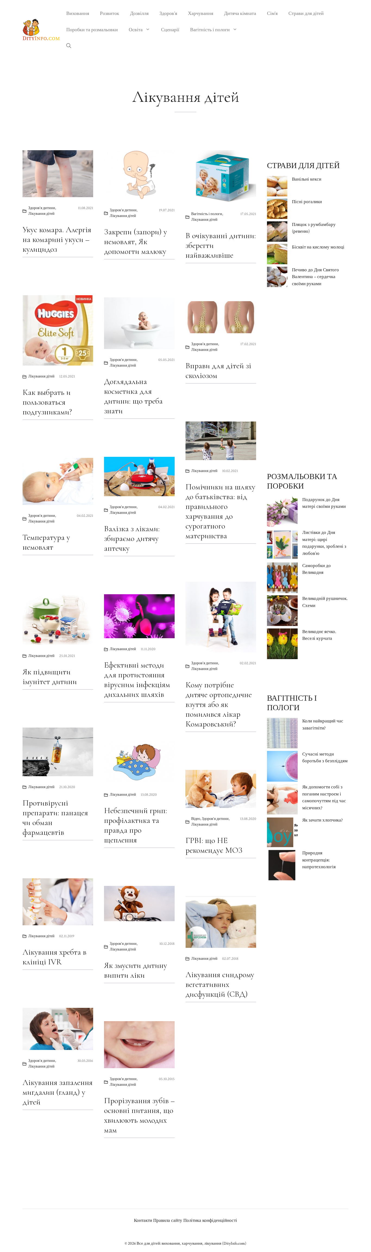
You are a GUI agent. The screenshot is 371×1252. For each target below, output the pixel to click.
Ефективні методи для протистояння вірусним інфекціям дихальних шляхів (137, 679)
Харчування (200, 13)
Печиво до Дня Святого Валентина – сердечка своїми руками (315, 277)
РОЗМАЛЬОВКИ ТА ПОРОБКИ (302, 481)
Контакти (143, 1220)
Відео (195, 818)
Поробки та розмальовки (92, 30)
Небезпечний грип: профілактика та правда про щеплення (135, 825)
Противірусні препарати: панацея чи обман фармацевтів (55, 817)
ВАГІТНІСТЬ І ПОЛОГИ (292, 703)
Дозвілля (139, 13)
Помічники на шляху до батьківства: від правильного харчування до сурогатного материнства (220, 511)
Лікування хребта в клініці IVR (54, 957)
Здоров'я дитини (41, 208)
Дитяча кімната (240, 13)
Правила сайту (167, 1220)
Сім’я (272, 13)
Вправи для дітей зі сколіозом (218, 370)
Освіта (136, 30)
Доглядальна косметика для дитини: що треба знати (133, 396)
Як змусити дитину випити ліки (135, 970)
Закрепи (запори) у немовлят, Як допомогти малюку (135, 241)
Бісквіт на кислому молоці (318, 247)
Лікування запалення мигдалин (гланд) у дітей (58, 1092)
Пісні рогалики (307, 202)
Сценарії (170, 30)
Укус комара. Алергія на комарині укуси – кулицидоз (57, 239)
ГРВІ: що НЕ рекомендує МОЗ (214, 845)
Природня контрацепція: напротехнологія (319, 860)
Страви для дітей (306, 13)
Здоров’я (168, 13)
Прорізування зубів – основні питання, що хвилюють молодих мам (139, 1115)
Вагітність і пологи (210, 30)
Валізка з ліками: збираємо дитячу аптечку (132, 538)
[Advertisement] (307, 379)
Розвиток (109, 13)
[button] (69, 46)
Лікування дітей (41, 213)
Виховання (77, 13)
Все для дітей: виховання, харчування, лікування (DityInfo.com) (191, 1243)
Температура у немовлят (46, 542)
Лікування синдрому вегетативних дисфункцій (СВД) (220, 984)
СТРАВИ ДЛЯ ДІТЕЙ (303, 166)
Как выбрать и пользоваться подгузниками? (47, 402)
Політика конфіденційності (210, 1220)
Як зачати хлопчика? (322, 820)
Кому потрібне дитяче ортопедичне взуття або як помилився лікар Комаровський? (219, 704)
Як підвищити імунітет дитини (50, 677)
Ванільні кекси (306, 179)
